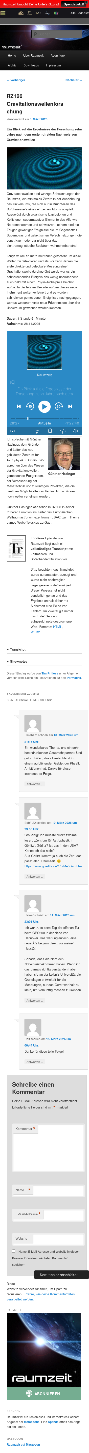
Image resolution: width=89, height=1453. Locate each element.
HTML (57, 626)
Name (23, 1190)
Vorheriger (16, 80)
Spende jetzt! (74, 4)
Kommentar (25, 1129)
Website (21, 1238)
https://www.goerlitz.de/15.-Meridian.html (53, 866)
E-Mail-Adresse (28, 1214)
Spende (53, 1422)
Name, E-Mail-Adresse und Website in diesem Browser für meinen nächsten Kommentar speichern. (46, 1257)
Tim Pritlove (50, 673)
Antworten (34, 783)
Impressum (53, 65)
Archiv (12, 65)
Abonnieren (59, 55)
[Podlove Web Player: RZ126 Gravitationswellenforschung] (44, 383)
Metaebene (32, 1422)
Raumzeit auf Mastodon (23, 1444)
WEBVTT (37, 631)
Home (12, 55)
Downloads (31, 65)
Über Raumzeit (33, 55)
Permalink (74, 677)
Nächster (74, 80)
